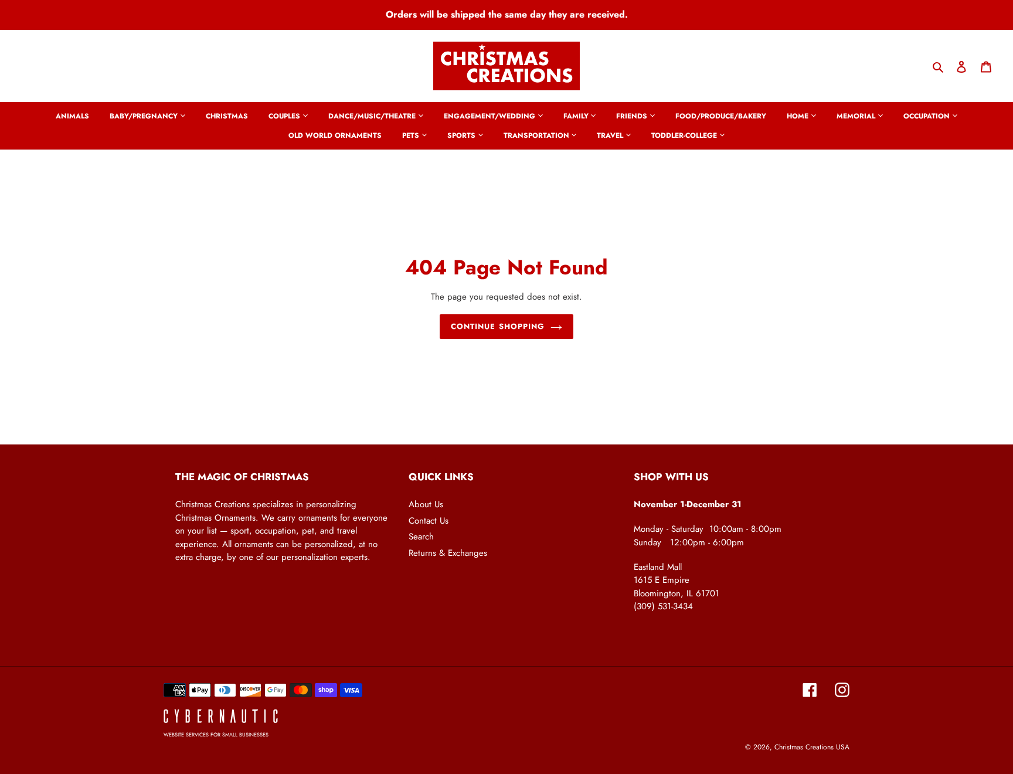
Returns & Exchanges (448, 552)
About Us (426, 504)
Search (421, 536)
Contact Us (428, 520)
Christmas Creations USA (811, 747)
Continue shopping (498, 326)
